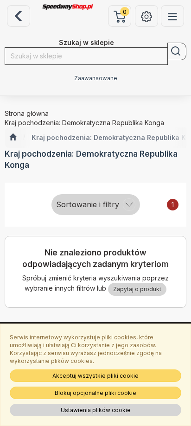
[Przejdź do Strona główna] (13, 137)
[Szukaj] (176, 51)
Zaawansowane (95, 78)
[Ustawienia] (146, 16)
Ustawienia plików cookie (96, 410)
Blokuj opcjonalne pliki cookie (95, 392)
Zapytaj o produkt (137, 289)
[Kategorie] (172, 16)
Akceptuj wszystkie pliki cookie (95, 375)
